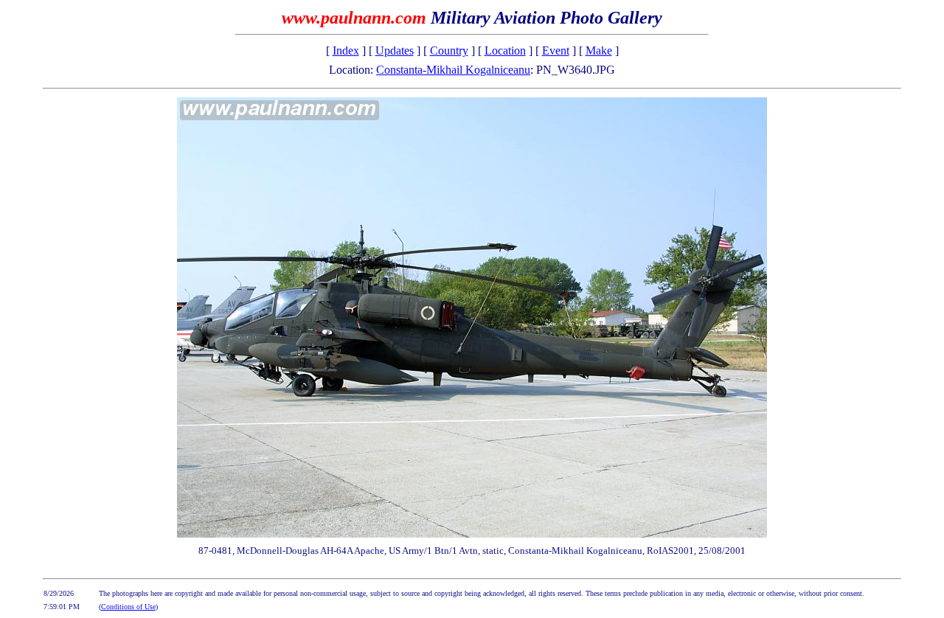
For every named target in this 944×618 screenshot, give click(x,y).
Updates (394, 50)
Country (449, 50)
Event (555, 50)
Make (599, 50)
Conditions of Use (128, 607)
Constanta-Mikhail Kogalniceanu (453, 69)
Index (346, 50)
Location (505, 50)
